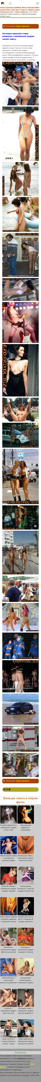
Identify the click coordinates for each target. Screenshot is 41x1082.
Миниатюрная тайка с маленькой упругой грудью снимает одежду (8, 859)
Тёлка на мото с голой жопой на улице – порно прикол (8, 1042)
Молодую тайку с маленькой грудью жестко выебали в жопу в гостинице (25, 1012)
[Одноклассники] (7, 789)
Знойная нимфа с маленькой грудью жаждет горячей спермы (8, 890)
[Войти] (10, 3)
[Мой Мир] (9, 789)
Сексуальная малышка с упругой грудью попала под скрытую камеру (25, 890)
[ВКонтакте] (4, 789)
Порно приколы (22, 26)
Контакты (20, 1053)
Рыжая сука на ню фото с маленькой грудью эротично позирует (25, 920)
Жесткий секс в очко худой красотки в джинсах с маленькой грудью (8, 981)
